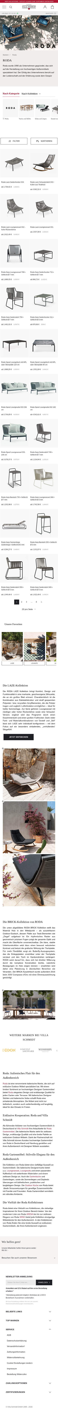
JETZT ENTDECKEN (18, 737)
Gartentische (35, 1176)
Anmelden (43, 1282)
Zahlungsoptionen (16, 1383)
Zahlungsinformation (16, 1352)
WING (22, 1217)
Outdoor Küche (32, 1185)
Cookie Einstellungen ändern (20, 1363)
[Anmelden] (45, 7)
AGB (9, 1335)
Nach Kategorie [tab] (11, 93)
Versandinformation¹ (16, 1346)
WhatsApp (49, 13)
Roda (5, 1083)
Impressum (12, 1368)
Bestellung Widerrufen (17, 1374)
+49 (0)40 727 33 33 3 (9, 13)
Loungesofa (25, 1171)
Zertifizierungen (15, 1392)
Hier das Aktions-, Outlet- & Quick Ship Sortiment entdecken (29, 1)
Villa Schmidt (22, 1128)
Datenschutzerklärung (16, 1341)
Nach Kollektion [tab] (30, 94)
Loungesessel (13, 1171)
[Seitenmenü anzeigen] (4, 7)
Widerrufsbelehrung (15, 1357)
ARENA (29, 1214)
